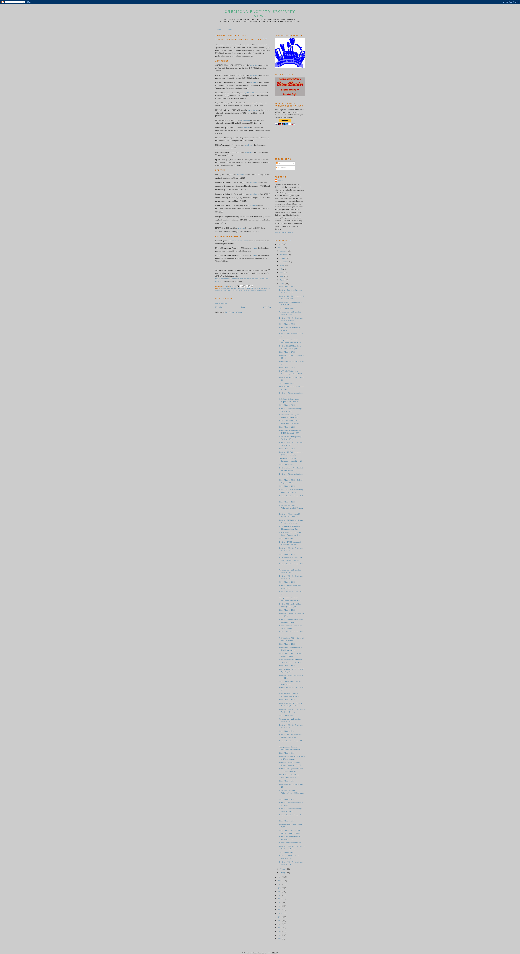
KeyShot (267, 288)
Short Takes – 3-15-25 (287, 554)
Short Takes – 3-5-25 (286, 781)
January (283, 873)
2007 (280, 939)
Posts (280, 163)
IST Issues (228, 29)
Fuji (248, 288)
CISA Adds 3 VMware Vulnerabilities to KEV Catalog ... (291, 793)
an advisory (254, 65)
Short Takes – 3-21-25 (287, 449)
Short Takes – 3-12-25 (287, 644)
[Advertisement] (287, 141)
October (283, 258)
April (282, 280)
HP (259, 288)
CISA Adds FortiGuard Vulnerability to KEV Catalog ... (291, 508)
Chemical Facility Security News (260, 13)
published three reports (240, 241)
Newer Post (219, 307)
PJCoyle (280, 180)
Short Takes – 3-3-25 (286, 821)
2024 (280, 877)
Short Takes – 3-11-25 (287, 666)
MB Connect (219, 290)
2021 (280, 888)
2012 (280, 921)
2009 (280, 931)
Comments (282, 168)
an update (240, 174)
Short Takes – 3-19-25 (287, 486)
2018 (280, 899)
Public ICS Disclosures (254, 290)
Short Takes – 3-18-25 (287, 502)
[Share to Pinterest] (252, 286)
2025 (280, 248)
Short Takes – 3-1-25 (286, 852)
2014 (280, 913)
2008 (280, 935)
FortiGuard (242, 288)
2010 (280, 928)
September (284, 262)
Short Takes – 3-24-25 (287, 405)
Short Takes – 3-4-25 (286, 799)
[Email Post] (238, 286)
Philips (243, 290)
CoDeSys (224, 288)
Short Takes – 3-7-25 (286, 731)
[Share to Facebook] (249, 286)
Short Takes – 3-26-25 (287, 368)
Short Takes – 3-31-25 (287, 287)
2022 (280, 884)
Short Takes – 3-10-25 (287, 700)
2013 (280, 917)
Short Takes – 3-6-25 (286, 753)
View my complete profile (284, 232)
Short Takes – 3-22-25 (287, 427)
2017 (280, 902)
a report (254, 248)
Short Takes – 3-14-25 (287, 582)
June (282, 273)
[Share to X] (246, 286)
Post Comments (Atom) (233, 312)
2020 (280, 892)
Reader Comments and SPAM (290, 843)
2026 (280, 244)
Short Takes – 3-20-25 (287, 464)
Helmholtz (254, 288)
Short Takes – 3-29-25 (287, 308)
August (282, 265)
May (282, 276)
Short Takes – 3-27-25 (287, 352)
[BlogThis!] (244, 286)
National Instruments (232, 290)
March (282, 284)
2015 (280, 910)
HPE (262, 288)
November (284, 255)
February (283, 869)
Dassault (230, 288)
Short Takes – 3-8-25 (286, 715)
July (281, 269)
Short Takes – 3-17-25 (287, 538)
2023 (280, 881)
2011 (280, 924)
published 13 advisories (254, 93)
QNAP (264, 290)
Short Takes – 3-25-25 (287, 383)
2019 (280, 895)
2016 (280, 906)
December (283, 251)
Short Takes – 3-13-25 (287, 610)
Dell (236, 288)
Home (219, 29)
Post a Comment (221, 303)
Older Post (267, 307)
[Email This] (241, 286)
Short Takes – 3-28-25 (287, 324)
